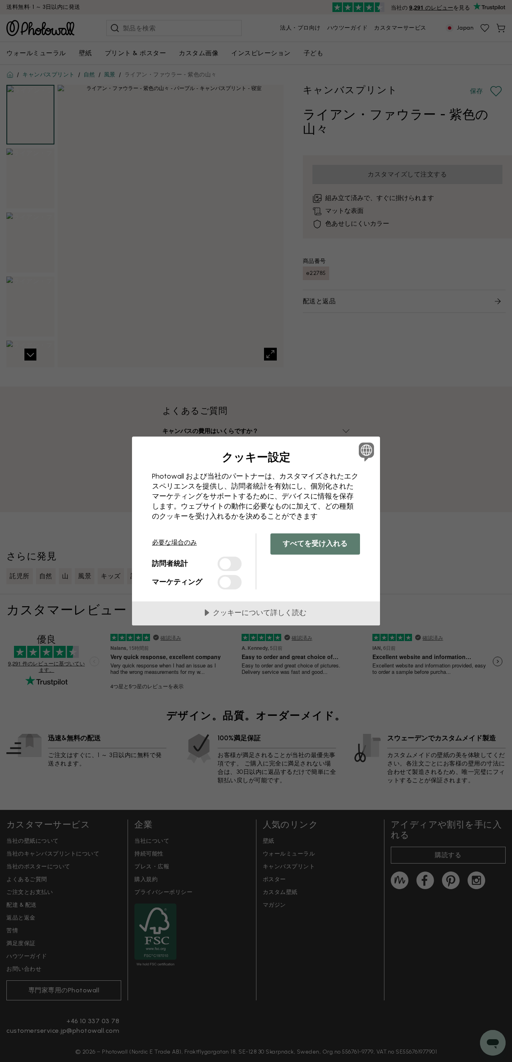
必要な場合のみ (174, 542)
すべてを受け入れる (315, 543)
